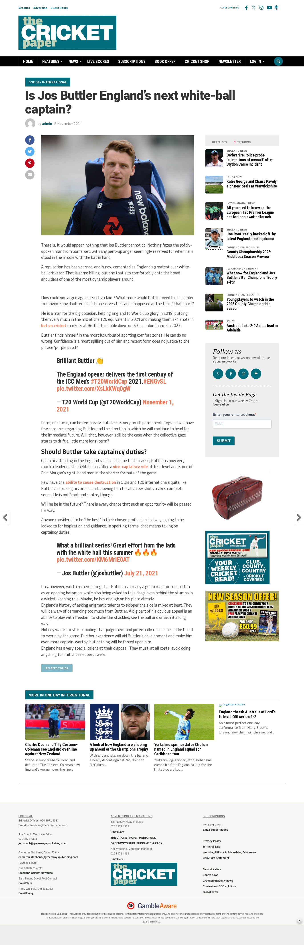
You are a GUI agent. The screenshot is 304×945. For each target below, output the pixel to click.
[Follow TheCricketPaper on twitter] (253, 8)
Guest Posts (59, 7)
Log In (255, 61)
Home (28, 61)
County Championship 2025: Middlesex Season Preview (249, 254)
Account (24, 7)
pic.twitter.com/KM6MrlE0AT (93, 559)
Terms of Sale (211, 846)
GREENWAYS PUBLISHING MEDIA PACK (136, 843)
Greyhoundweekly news (218, 880)
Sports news (211, 875)
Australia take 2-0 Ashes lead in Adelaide (252, 327)
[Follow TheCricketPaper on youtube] (268, 8)
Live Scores (98, 61)
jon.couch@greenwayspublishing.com (42, 843)
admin (47, 123)
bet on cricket (53, 325)
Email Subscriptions (215, 829)
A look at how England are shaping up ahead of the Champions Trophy (119, 747)
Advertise (40, 7)
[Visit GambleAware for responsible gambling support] (157, 905)
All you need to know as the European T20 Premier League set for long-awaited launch (250, 212)
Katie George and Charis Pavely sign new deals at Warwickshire (252, 183)
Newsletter (230, 61)
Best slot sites (212, 869)
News (73, 61)
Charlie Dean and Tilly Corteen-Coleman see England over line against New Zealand (51, 749)
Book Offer (165, 61)
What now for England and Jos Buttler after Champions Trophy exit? (252, 277)
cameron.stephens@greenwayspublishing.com (48, 857)
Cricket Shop (197, 61)
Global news (210, 892)
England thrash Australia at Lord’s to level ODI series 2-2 (247, 714)
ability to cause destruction (90, 482)
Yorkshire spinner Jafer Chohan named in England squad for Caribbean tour (181, 749)
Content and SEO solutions (220, 886)
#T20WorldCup (109, 381)
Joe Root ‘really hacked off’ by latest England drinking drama (251, 236)
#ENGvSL (154, 381)
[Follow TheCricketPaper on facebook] (246, 8)
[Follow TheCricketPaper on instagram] (261, 8)
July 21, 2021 (141, 573)
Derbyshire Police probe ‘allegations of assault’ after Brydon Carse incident (250, 159)
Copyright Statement (216, 858)
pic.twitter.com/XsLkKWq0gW (94, 388)
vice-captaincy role (130, 466)
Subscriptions (132, 61)
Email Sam (117, 832)
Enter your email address (234, 414)
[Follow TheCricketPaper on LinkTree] (276, 7)
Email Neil (117, 859)
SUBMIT (224, 441)
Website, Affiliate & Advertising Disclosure (230, 852)
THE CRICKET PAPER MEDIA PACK (133, 837)
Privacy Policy (212, 841)
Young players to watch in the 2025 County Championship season (250, 304)
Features (50, 61)
